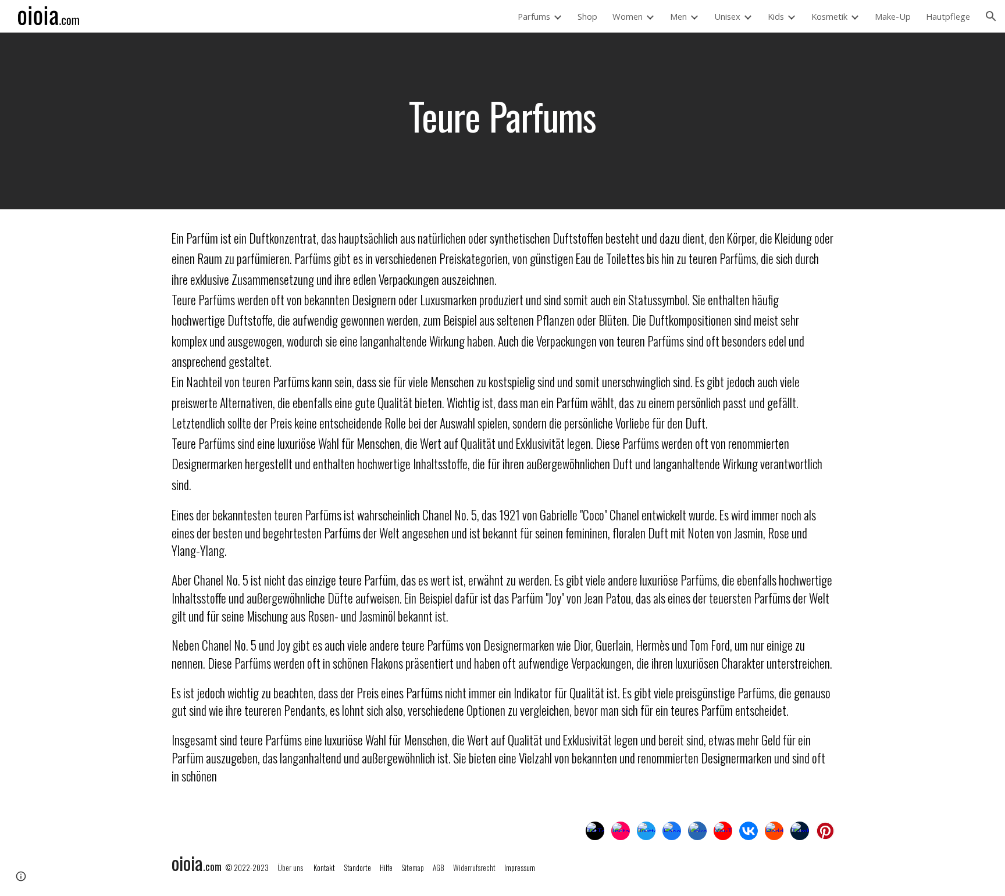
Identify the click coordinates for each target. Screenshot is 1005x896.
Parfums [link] (534, 16)
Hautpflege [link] (948, 16)
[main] (502, 121)
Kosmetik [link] (829, 16)
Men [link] (678, 16)
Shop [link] (587, 16)
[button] (991, 16)
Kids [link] (776, 16)
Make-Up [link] (893, 16)
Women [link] (627, 16)
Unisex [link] (727, 16)
